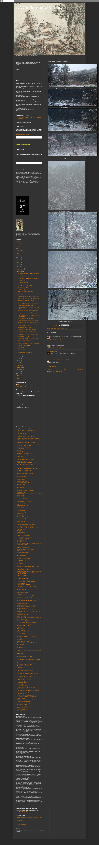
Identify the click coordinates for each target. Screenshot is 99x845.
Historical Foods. (20, 550)
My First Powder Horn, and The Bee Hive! (27, 331)
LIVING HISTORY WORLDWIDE (23, 584)
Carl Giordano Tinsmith (22, 496)
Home (65, 369)
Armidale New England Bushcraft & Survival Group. (28, 468)
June (19, 360)
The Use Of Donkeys (21, 824)
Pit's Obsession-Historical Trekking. (24, 631)
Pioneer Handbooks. (21, 628)
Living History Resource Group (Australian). (26, 581)
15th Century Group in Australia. (23, 428)
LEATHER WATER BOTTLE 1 (23, 578)
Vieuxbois (52, 351)
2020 (18, 252)
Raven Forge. (20, 638)
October (20, 271)
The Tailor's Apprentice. (22, 693)
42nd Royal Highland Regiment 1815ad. (25, 436)
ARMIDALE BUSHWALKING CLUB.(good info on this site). (29, 462)
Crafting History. (20, 509)
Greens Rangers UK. (21, 541)
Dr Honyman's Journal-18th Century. (24, 516)
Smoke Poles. (20, 653)
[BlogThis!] (63, 325)
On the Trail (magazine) (22, 619)
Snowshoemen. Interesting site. (23, 654)
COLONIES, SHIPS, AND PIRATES (24, 501)
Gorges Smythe (53, 343)
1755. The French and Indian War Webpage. (26, 430)
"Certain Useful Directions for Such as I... (26, 302)
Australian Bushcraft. (21, 479)
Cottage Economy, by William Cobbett (26, 305)
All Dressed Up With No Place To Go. (24, 453)
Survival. (19, 662)
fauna (59, 327)
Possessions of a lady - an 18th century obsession (27, 635)
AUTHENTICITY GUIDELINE (23, 482)
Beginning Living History (22, 485)
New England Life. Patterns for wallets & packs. (27, 613)
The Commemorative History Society (24, 676)
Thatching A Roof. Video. (23, 287)
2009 (18, 375)
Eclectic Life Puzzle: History (23, 521)
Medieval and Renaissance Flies (24, 591)
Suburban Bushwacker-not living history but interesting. (28, 659)
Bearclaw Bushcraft (21, 484)
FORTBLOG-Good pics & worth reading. (25, 526)
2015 (18, 261)
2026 (18, 241)
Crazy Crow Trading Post (22, 510)
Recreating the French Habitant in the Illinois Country (28, 642)
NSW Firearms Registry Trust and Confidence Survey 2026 (29, 817)
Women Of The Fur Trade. (22, 707)
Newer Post (49, 369)
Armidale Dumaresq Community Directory (25, 464)
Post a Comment (52, 366)
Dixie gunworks (20, 513)
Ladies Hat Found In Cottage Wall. (25, 291)
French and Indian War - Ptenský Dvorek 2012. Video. (29, 312)
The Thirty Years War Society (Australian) (25, 695)
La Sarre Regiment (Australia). (23, 569)
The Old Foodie (20, 684)
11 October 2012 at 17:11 (55, 347)
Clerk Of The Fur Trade (22, 498)
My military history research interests (24, 597)
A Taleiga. (19, 450)
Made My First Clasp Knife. (23, 336)
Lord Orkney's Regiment (22, 588)
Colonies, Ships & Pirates (22, 500)
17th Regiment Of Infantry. (22, 431)
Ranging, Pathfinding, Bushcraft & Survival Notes (27, 636)
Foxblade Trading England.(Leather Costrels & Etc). (28, 527)
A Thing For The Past (21, 451)
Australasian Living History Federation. (25, 471)
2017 (18, 257)
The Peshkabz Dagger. (23, 332)
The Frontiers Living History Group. (24, 679)
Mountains (65, 327)
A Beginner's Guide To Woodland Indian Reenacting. (28, 444)
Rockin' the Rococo (21, 647)
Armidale (52, 327)
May (19, 362)
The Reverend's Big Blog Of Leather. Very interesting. (28, 690)
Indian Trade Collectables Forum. (24, 557)
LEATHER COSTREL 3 (22, 577)
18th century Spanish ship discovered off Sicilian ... (28, 310)
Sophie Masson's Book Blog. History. (24, 656)
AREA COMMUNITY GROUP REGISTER (25, 459)
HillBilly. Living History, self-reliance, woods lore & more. (28, 546)
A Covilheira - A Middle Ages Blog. (24, 445)
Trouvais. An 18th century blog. (23, 703)
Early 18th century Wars (22, 518)
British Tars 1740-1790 (22, 492)
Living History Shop (21, 583)
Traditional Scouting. (21, 698)
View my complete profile (21, 386)
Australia (55, 327)
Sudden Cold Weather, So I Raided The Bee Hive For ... (29, 320)
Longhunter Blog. (21, 280)
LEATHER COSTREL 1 (22, 573)
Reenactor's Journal (21, 645)
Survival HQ (19, 661)
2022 (18, 248)
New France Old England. (22, 614)
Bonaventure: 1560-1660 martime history (25, 489)
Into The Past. (20, 561)
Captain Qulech (20, 495)
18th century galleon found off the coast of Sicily (28, 322)
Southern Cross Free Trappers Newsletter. (27, 329)
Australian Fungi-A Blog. (22, 481)
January (20, 369)
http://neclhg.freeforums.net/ (28, 811)
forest (61, 327)
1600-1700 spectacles (23, 294)
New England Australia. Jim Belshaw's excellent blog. (28, 609)
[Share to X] (65, 325)
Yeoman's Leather (21, 710)
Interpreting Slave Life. (21, 560)
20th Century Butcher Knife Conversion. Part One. (28, 343)
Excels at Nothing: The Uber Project (25, 318)
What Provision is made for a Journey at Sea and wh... (29, 298)
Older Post (80, 369)
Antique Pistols (20, 456)
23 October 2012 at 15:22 (55, 364)
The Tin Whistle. (21, 349)
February (20, 367)
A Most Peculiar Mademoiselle (23, 447)
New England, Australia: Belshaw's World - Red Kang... (29, 313)
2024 (18, 244)
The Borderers (20, 667)
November (20, 269)
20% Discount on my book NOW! (25, 352)
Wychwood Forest (63, 328)
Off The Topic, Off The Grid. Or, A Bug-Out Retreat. (28, 278)
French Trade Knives (21, 530)
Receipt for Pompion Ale (23, 282)
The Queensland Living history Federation (26, 687)
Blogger (55, 835)
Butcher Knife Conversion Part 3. (25, 340)
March (19, 365)
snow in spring (56, 328)
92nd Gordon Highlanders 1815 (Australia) (26, 442)
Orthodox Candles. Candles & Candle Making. (26, 622)
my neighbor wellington (22, 599)
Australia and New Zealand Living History (25, 474)
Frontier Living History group (23, 535)
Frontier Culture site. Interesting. (23, 534)
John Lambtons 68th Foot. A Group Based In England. (28, 566)
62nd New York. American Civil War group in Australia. (28, 438)
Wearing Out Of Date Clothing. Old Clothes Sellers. (28, 273)
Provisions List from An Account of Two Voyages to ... (29, 296)
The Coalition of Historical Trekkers (24, 672)
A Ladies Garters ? (22, 289)
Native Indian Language (22, 603)
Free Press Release (21, 529)
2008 (18, 377)
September (20, 355)
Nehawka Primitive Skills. (22, 608)
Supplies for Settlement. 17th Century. (26, 300)
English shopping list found (22, 820)
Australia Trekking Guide (22, 476)
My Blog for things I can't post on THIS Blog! (26, 595)
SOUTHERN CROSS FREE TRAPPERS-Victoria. (27, 658)
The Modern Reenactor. (22, 682)
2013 (18, 264)
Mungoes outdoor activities (22, 592)
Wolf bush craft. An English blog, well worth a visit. (27, 706)
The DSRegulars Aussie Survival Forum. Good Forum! (28, 677)
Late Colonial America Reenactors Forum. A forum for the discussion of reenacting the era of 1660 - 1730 (29, 572)
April (19, 364)
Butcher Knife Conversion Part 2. (25, 341)
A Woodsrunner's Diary (39, 7)
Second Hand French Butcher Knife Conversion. (28, 338)
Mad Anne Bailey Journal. (22, 589)
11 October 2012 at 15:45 (55, 339)
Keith (18, 384)
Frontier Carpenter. (21, 532)
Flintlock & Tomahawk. (21, 523)
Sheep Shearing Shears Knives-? (25, 327)
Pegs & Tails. (19, 627)
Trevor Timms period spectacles (23, 701)
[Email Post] (59, 325)
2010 (18, 373)
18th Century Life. (20, 435)
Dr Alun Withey (20, 515)
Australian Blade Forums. (22, 478)
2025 (18, 243)
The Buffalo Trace (20, 669)
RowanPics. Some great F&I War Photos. (25, 649)
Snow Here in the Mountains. (24, 325)
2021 (18, 250)
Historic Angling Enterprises (23, 547)
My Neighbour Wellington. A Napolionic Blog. (26, 600)
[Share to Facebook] (66, 325)
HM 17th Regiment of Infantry (23, 552)
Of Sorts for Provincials (22, 616)
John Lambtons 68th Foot (22, 564)
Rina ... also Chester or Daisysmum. (58, 359)
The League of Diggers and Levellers (25, 681)
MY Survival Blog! (20, 602)
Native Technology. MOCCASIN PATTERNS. (26, 606)
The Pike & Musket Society (22, 685)
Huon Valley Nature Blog (22, 555)
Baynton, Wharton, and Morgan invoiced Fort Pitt (28, 293)
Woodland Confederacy (22, 709)
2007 (18, 378)
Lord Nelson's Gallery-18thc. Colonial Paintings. (27, 586)
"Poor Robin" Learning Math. (24, 345)
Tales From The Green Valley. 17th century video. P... (29, 275)
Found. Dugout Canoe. (23, 324)
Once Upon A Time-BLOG (22, 620)
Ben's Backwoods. (21, 487)
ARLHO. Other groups (21, 461)
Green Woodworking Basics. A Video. (26, 285)
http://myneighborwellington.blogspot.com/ (26, 553)
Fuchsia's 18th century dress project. (24, 537)
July (19, 358)
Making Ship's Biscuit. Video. (24, 284)
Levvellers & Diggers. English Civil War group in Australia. (29, 580)
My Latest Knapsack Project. (24, 276)
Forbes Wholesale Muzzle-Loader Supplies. (26, 524)
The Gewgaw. (21, 347)
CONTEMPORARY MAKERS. (23, 505)
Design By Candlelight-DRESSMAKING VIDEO (27, 512)
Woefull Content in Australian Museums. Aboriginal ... (29, 303)
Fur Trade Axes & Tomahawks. (23, 538)
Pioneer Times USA (21, 630)
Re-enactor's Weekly (21, 639)
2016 (18, 259)
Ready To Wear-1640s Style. (23, 641)
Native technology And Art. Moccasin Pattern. (26, 605)
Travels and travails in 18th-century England (26, 699)
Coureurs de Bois (20, 507)
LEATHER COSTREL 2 (22, 575)
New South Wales (76, 327)
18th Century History (21, 433)
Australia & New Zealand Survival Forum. (25, 473)
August (20, 356)
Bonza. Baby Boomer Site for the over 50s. (26, 490)
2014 (18, 262)
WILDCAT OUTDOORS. (22, 704)
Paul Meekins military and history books (25, 624)
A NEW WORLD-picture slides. (23, 448)
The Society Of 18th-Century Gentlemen (25, 692)
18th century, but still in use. (24, 350)
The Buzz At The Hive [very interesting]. (25, 670)
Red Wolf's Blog (20, 644)
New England (69, 327)
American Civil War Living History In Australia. (26, 455)
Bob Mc (52, 334)
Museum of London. (21, 594)
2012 (18, 266)
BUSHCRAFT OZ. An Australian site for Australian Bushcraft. (29, 493)
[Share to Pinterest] (68, 325)
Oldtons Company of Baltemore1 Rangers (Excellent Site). (29, 617)
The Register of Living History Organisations (26, 688)
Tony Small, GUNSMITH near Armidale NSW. (26, 696)
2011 (18, 371)
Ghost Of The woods (21, 540)
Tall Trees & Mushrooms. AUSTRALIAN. (25, 664)
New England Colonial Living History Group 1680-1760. (28, 611)
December (20, 268)
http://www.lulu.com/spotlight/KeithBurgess (25, 191)
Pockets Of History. (21, 633)
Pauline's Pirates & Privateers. (23, 625)
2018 (18, 255)
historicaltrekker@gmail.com (22, 134)
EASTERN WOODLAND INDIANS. (24, 519)
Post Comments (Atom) (57, 371)
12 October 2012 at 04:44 (55, 355)
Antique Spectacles (21, 458)
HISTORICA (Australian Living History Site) (26, 549)
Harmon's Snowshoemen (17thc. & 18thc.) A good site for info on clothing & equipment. (29, 544)
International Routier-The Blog (23, 558)
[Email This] (62, 325)
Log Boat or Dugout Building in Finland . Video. (28, 334)
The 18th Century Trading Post (23, 665)
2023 (18, 246)
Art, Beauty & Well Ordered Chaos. (24, 470)
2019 (18, 253)
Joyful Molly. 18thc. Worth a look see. (24, 568)
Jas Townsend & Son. (21, 563)
